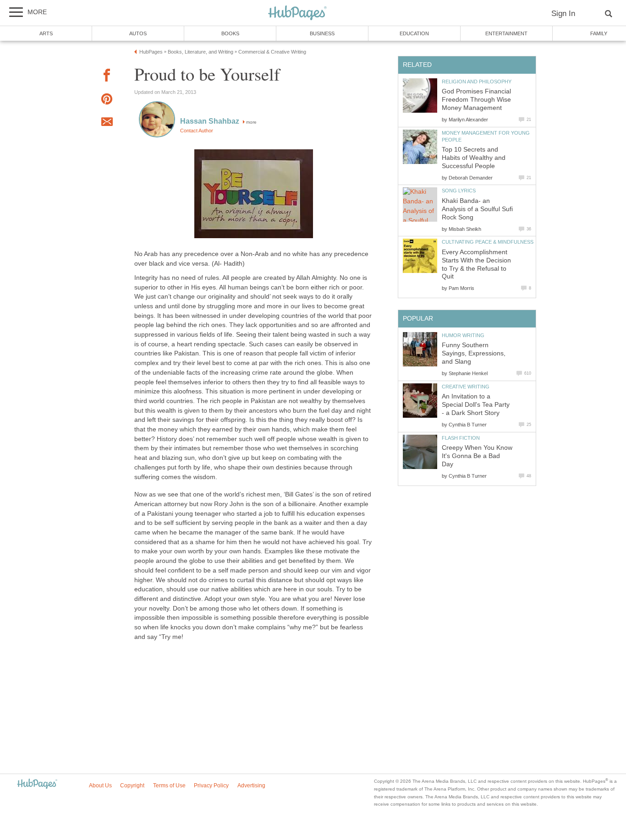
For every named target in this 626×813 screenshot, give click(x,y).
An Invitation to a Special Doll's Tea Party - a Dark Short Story (476, 404)
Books (230, 33)
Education (414, 33)
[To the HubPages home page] (37, 784)
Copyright (132, 785)
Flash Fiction (461, 438)
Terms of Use (169, 785)
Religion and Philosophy (476, 81)
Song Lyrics (459, 190)
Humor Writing (463, 335)
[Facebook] (107, 76)
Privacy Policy (211, 785)
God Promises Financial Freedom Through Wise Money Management (476, 99)
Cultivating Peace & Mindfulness (487, 242)
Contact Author (196, 130)
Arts (46, 33)
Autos (138, 33)
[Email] (107, 123)
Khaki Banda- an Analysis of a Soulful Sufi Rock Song (477, 209)
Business (322, 33)
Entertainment (506, 33)
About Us (100, 785)
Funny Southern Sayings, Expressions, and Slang (473, 353)
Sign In (563, 13)
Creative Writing (465, 386)
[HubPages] (297, 13)
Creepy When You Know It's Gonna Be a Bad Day (477, 456)
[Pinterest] (107, 100)
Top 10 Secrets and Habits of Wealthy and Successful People (473, 157)
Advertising (251, 785)
